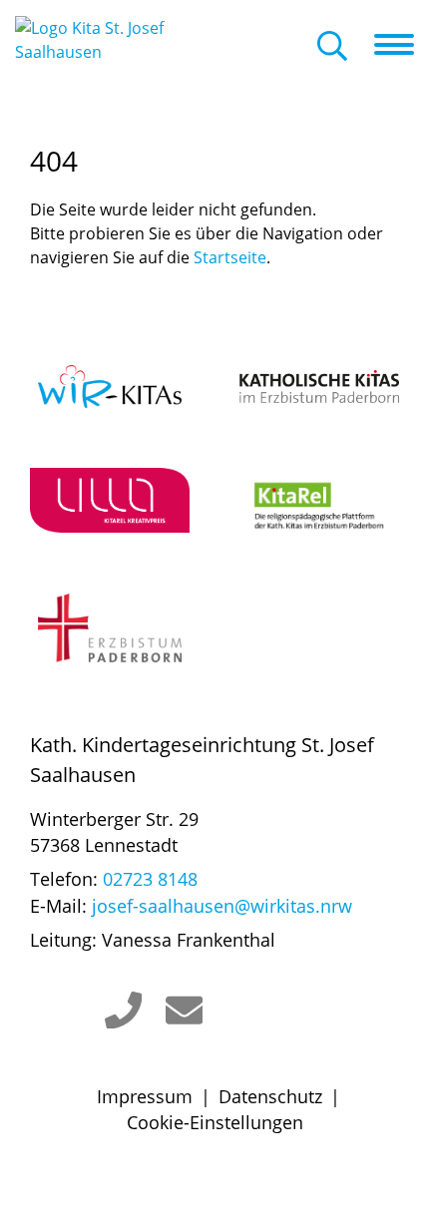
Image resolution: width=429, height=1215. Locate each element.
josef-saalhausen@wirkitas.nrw (222, 906)
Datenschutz (270, 1096)
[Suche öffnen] (332, 47)
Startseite (230, 257)
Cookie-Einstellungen (215, 1122)
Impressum (145, 1096)
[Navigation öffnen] (401, 45)
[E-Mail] (185, 1010)
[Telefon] (124, 1010)
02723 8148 (150, 879)
